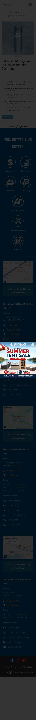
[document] (18, 360)
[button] (33, 345)
